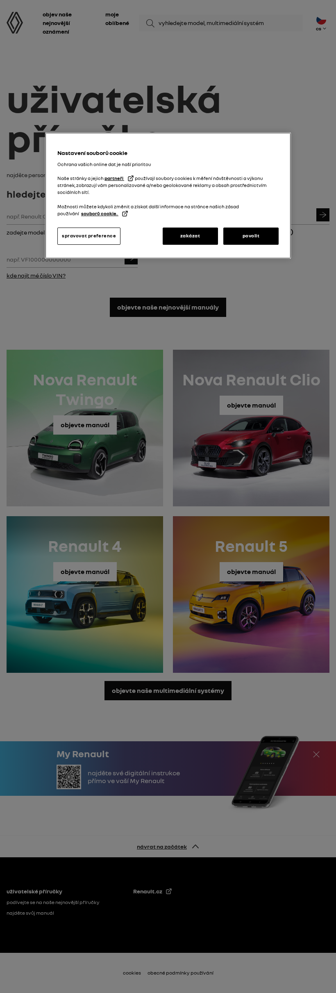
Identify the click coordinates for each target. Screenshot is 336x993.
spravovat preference (89, 236)
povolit (251, 236)
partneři (114, 178)
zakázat (190, 236)
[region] (168, 195)
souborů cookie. (99, 213)
